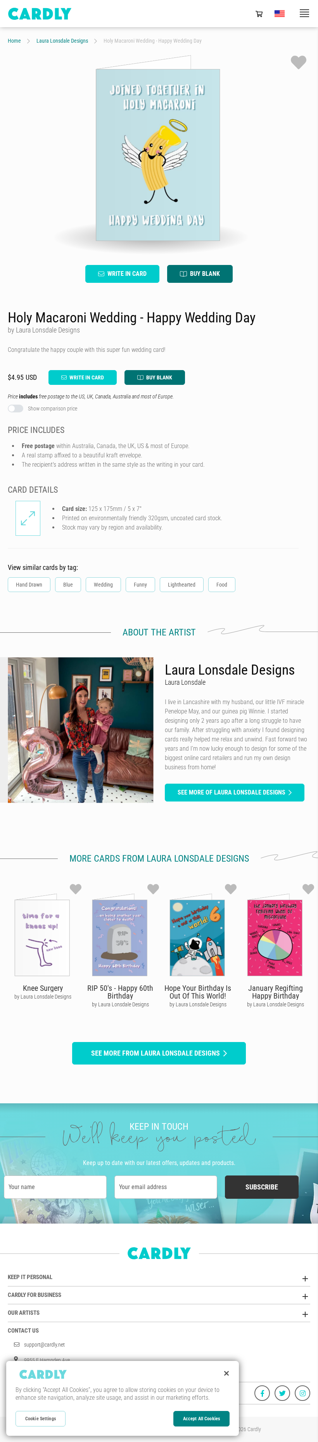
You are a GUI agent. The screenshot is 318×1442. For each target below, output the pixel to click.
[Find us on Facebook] (262, 1393)
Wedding (103, 585)
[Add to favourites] (298, 62)
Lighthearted (181, 585)
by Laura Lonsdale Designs (42, 997)
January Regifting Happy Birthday (275, 992)
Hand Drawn (29, 585)
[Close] (226, 1373)
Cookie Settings (40, 1418)
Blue (68, 585)
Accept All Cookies (201, 1418)
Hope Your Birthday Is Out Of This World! (197, 992)
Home (14, 41)
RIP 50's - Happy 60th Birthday (120, 992)
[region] (122, 1398)
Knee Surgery (43, 988)
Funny (140, 585)
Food (221, 585)
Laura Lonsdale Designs (62, 41)
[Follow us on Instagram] (302, 1393)
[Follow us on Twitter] (282, 1393)
